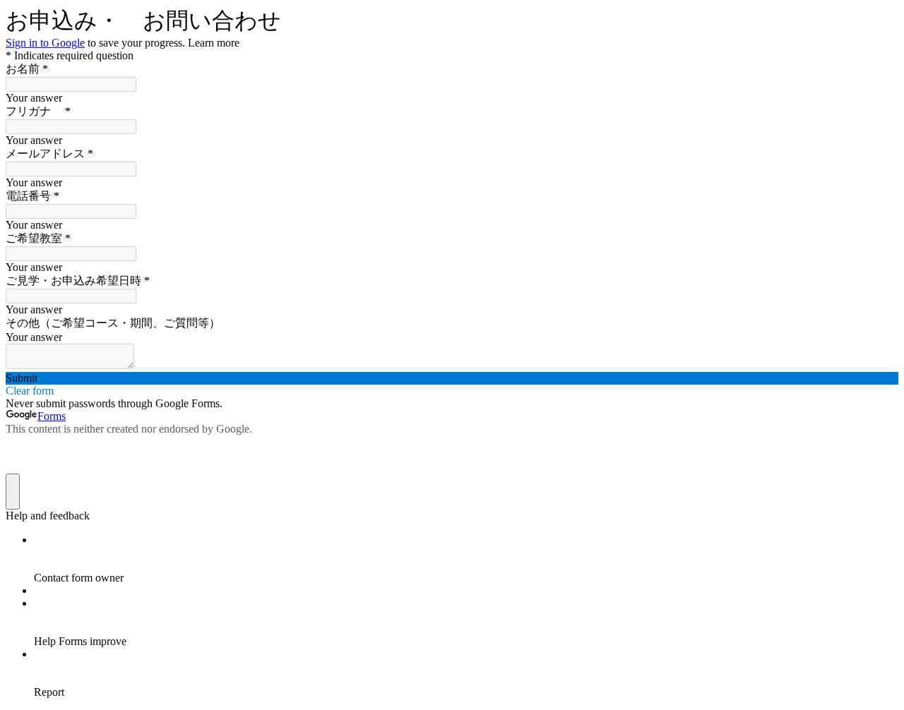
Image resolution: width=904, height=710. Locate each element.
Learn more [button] (213, 43)
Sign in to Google (45, 43)
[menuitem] (466, 559)
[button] (452, 378)
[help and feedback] (13, 492)
